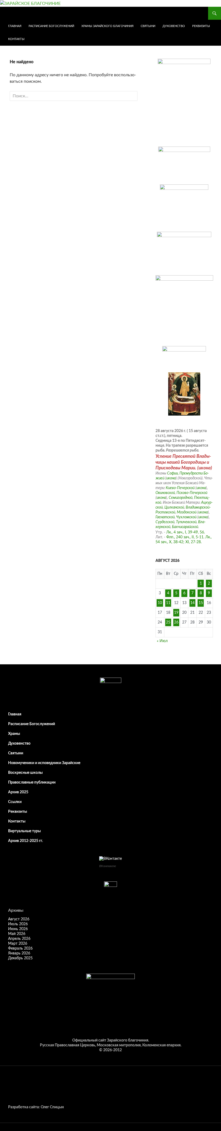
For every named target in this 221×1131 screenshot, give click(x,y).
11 (168, 603)
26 (176, 622)
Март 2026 (17, 944)
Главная (14, 26)
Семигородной (180, 498)
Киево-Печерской (180, 488)
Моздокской (186, 512)
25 (168, 622)
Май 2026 (16, 934)
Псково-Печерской (192, 493)
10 (160, 603)
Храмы (14, 734)
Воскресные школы (25, 773)
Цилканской (174, 507)
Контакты (16, 39)
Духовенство (174, 26)
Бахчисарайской (185, 527)
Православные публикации (32, 782)
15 (201, 603)
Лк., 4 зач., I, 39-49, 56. (185, 532)
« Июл (162, 641)
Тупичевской (186, 522)
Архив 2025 (18, 792)
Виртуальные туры (24, 831)
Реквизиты (201, 26)
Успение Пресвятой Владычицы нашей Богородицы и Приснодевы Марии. (183, 462)
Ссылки (15, 802)
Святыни (148, 26)
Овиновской (165, 493)
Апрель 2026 (19, 939)
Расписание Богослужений (51, 26)
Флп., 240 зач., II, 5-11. (185, 537)
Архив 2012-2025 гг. (25, 841)
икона (205, 468)
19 (176, 613)
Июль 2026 (18, 924)
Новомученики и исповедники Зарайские (44, 763)
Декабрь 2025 (20, 958)
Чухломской (186, 517)
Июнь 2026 (18, 929)
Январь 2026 (19, 953)
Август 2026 (18, 919)
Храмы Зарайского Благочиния (107, 26)
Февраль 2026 (20, 948)
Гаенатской (165, 517)
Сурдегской (165, 522)
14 (192, 603)
